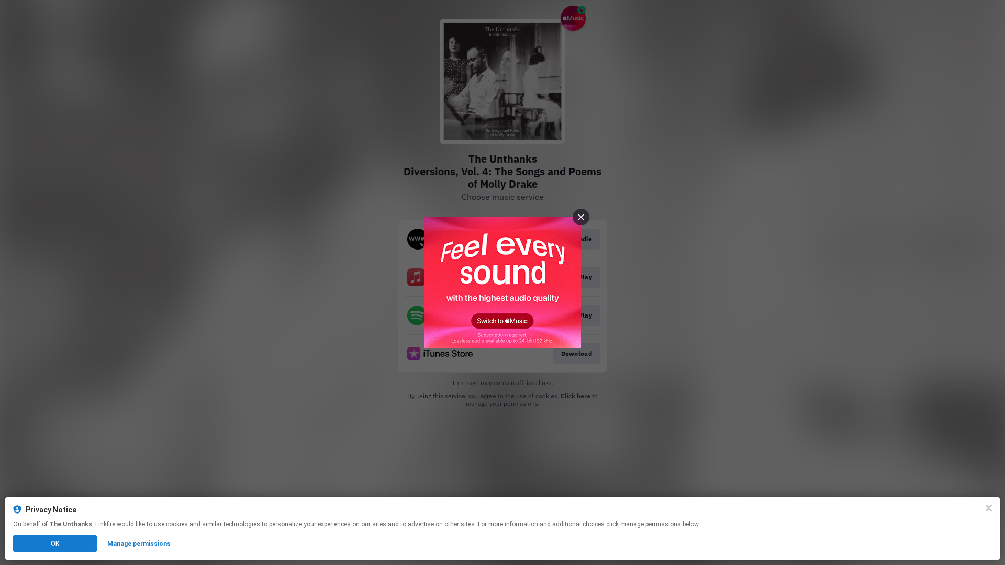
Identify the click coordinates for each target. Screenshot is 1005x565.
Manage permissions (139, 543)
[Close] (988, 508)
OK (55, 543)
